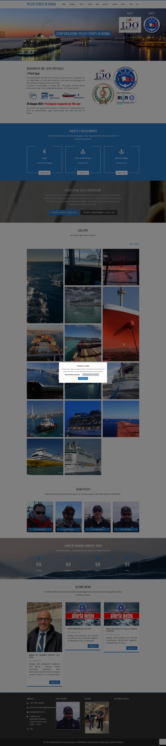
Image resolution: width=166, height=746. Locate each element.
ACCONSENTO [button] (83, 378)
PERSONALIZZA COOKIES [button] (90, 375)
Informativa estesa (72, 375)
